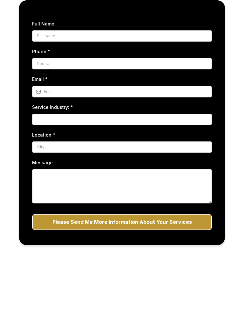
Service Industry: (52, 107)
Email (40, 79)
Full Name (43, 23)
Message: (43, 162)
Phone (41, 51)
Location (43, 135)
